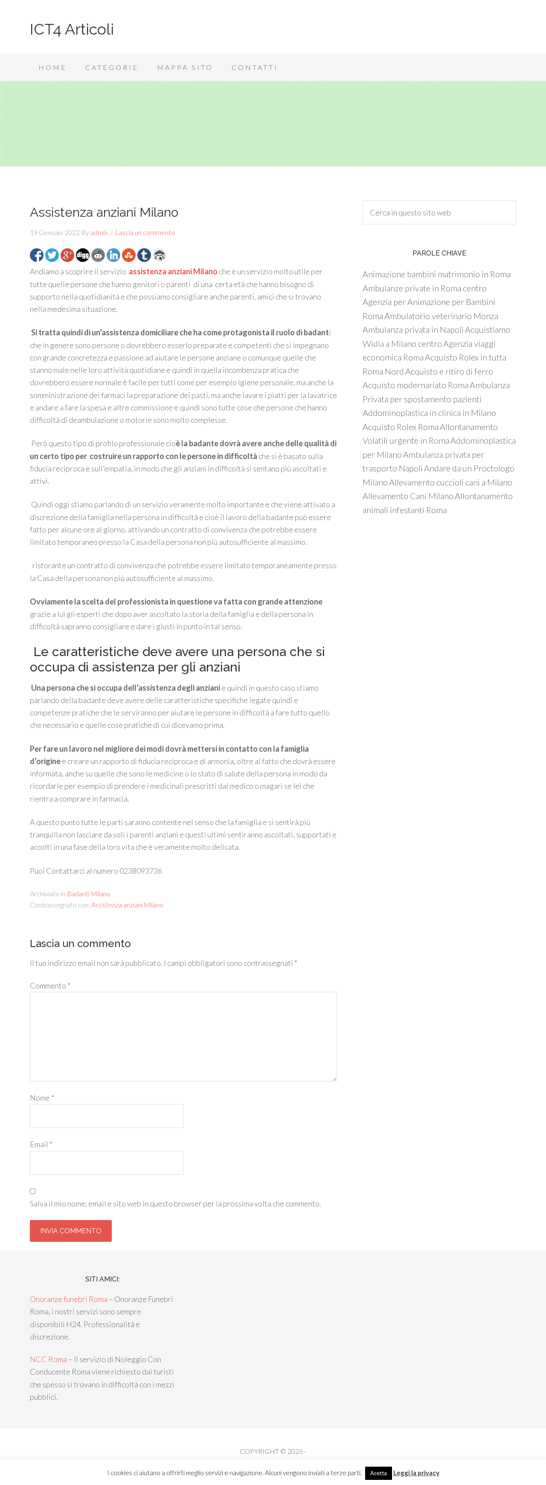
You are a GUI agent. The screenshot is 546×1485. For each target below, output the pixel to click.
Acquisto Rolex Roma (401, 426)
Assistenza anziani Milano (127, 905)
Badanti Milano (88, 893)
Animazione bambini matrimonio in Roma (437, 274)
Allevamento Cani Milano (408, 496)
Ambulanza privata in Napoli (413, 329)
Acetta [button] (378, 1473)
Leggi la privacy (416, 1472)
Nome (42, 1097)
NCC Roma (48, 1359)
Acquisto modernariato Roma (415, 385)
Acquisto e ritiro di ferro (449, 371)
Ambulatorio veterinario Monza (441, 316)
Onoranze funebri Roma (68, 1299)
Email (41, 1144)
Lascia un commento (145, 232)
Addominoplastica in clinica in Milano (429, 412)
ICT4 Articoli (72, 29)
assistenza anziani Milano (173, 271)
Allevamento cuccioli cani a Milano (450, 482)
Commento (50, 985)
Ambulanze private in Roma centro (425, 288)
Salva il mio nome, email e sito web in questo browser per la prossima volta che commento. (175, 1203)
